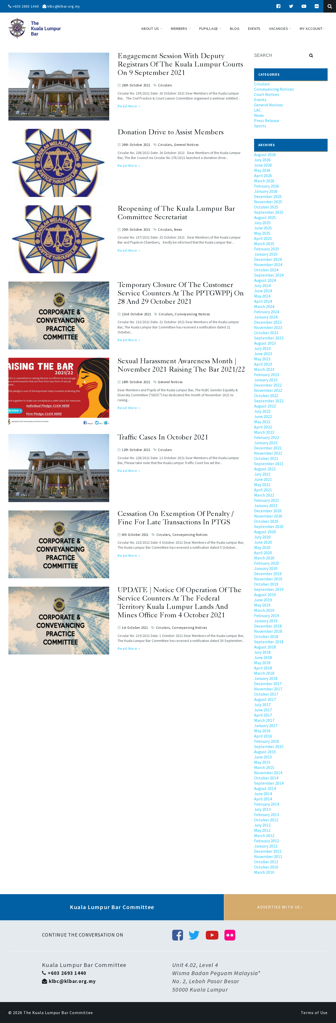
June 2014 (263, 793)
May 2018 (262, 662)
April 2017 (263, 715)
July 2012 (262, 825)
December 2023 (268, 322)
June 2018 (263, 657)
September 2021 (269, 463)
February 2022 (266, 437)
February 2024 (266, 311)
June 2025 (263, 227)
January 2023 (265, 379)
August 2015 (265, 751)
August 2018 (265, 647)
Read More (128, 106)
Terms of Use (314, 1012)
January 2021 (265, 505)
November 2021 (268, 453)
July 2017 (262, 704)
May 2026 (262, 170)
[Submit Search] (311, 55)
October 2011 (266, 861)
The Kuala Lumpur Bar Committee (58, 1012)
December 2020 (268, 510)
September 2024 (269, 275)
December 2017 (268, 683)
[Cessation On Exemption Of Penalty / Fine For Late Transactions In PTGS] (58, 513)
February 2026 (266, 186)
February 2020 (266, 563)
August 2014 (265, 788)
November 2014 (268, 772)
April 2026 (263, 175)
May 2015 (262, 762)
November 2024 (268, 264)
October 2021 (266, 458)
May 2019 (262, 605)
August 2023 (265, 343)
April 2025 (263, 238)
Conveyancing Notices (192, 314)
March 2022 (264, 432)
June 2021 (263, 479)
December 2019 (268, 573)
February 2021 (266, 500)
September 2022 (269, 400)
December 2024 (268, 259)
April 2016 (263, 736)
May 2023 (262, 358)
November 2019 (268, 578)
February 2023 (266, 374)
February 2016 (266, 741)
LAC (257, 110)
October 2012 (266, 819)
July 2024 (262, 285)
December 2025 (268, 196)
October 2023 (266, 332)
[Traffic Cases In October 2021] (58, 437)
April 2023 (263, 364)
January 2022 (265, 442)
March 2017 (264, 720)
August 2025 (265, 217)
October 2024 (266, 269)
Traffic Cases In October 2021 (163, 438)
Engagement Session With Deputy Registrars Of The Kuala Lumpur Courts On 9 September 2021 (180, 65)
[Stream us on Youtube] (304, 6)
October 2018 (266, 636)
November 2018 (268, 631)
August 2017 (265, 699)
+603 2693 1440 (25, 6)
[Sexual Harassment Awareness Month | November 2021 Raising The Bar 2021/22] (58, 361)
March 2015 (264, 767)
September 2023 (269, 337)
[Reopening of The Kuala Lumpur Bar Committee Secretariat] (58, 208)
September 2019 (269, 589)
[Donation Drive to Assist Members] (58, 132)
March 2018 (264, 673)
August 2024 (265, 280)
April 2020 (263, 552)
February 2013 (266, 814)
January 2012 (265, 846)
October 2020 (266, 521)
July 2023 (262, 348)
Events (260, 99)
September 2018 (269, 641)
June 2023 (263, 353)
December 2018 (268, 626)
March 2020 (264, 557)
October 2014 (266, 777)
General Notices (186, 144)
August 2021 (265, 468)
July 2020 (262, 537)
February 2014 (266, 804)
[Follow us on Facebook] (278, 6)
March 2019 (264, 610)
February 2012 (266, 840)
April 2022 (263, 427)
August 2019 (265, 594)
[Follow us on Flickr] (317, 6)
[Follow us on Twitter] (291, 6)
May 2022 (262, 421)
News (178, 229)
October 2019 (266, 584)
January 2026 (265, 191)
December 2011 (268, 851)
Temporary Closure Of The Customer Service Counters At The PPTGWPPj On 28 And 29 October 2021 (181, 294)
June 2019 (263, 599)
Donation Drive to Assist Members (171, 132)
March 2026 (264, 180)
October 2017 (266, 694)
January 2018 (265, 678)
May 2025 (262, 233)
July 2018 (262, 652)
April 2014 (263, 798)
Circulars (165, 85)
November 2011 (268, 856)
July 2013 (262, 809)
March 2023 (264, 369)
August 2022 (265, 406)
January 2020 (265, 568)
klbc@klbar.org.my (63, 6)
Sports (260, 125)
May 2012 (262, 830)
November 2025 (268, 201)
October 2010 (266, 867)
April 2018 (263, 667)
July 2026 (262, 159)
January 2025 (265, 254)
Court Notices (266, 94)
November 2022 (268, 390)
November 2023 (268, 327)
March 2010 (264, 872)
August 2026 (265, 154)
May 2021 (262, 484)
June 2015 (263, 757)
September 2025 (269, 212)
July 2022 (262, 411)
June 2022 (263, 416)
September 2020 (269, 526)
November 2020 (268, 516)
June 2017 (263, 709)
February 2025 (266, 248)
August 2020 (265, 531)
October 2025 (266, 207)
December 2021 (268, 447)
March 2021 (264, 495)
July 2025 (262, 222)
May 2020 (262, 547)
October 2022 (266, 395)
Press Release (266, 120)
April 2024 (263, 301)
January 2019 (265, 620)
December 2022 (268, 385)
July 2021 (262, 474)
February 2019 (266, 615)
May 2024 (262, 296)
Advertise (280, 907)
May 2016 (262, 730)
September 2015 (269, 746)
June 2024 (263, 290)
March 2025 (264, 243)
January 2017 (265, 725)
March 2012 (264, 835)
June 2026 (263, 165)
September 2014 (269, 783)
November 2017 (268, 688)
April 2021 (263, 489)
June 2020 (263, 542)
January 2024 (265, 317)
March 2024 (264, 306)
